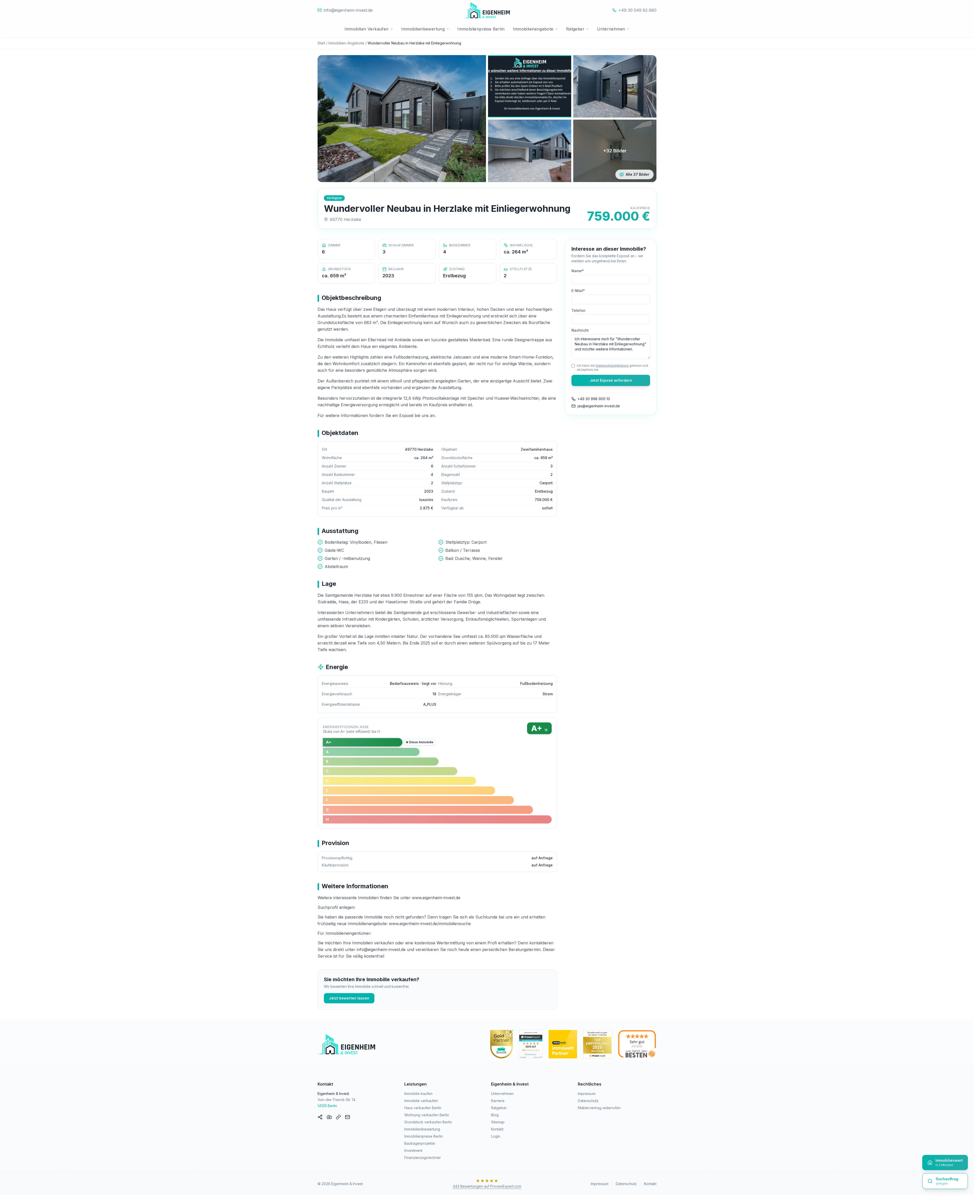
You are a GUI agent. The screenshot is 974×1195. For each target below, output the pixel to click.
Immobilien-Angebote (346, 43)
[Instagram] (329, 1117)
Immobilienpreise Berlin (481, 28)
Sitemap (498, 1122)
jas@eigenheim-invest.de (599, 406)
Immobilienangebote (533, 28)
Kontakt (497, 1129)
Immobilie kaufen (418, 1093)
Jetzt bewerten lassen (349, 998)
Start (321, 43)
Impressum (587, 1093)
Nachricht (580, 330)
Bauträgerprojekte (419, 1143)
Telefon (578, 310)
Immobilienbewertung (423, 28)
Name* (577, 271)
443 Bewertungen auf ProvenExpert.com (487, 1186)
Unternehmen (611, 28)
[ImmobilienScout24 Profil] (501, 1044)
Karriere (498, 1101)
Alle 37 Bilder (637, 174)
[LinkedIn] (338, 1117)
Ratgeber (575, 28)
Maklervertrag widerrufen (599, 1108)
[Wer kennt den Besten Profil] (637, 1044)
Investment (413, 1150)
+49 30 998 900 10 (594, 399)
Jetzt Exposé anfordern (611, 380)
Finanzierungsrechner (422, 1157)
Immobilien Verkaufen (366, 28)
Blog (495, 1115)
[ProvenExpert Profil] (531, 1044)
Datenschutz (588, 1101)
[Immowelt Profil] (563, 1044)
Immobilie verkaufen (421, 1101)
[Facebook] (320, 1117)
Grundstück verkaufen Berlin (428, 1122)
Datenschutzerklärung (612, 365)
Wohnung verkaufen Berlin (426, 1115)
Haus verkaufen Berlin (422, 1108)
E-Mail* (578, 290)
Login (495, 1136)
